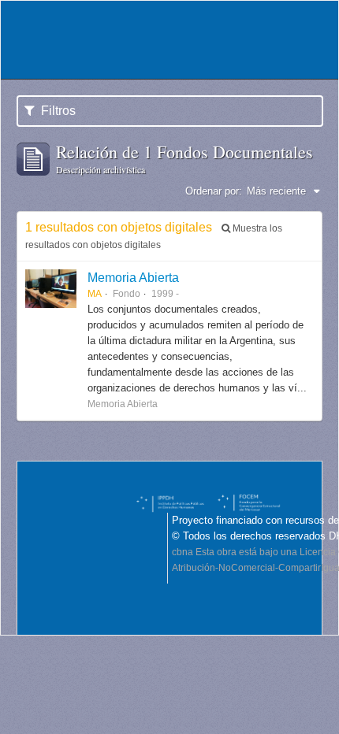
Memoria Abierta (133, 277)
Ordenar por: (213, 191)
